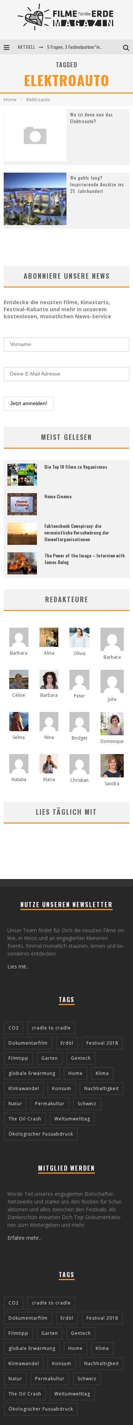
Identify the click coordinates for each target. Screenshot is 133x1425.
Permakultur (50, 1103)
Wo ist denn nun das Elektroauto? (91, 117)
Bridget (79, 738)
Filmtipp (18, 1058)
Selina (19, 737)
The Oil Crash (24, 1119)
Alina (49, 653)
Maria (49, 779)
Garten (49, 1058)
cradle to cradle (51, 1028)
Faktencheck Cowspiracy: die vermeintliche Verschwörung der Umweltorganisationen (76, 532)
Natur (15, 1103)
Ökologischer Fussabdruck (40, 1134)
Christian (79, 780)
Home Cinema (57, 496)
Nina (49, 737)
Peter (79, 696)
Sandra (112, 783)
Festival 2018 (102, 1043)
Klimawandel (23, 1088)
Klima (102, 1073)
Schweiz (87, 1103)
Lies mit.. (17, 966)
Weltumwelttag (72, 1119)
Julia (112, 699)
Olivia (79, 653)
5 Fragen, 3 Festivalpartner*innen (76, 47)
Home (10, 99)
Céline (18, 695)
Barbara (18, 653)
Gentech (81, 1058)
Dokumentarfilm (28, 1043)
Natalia (18, 779)
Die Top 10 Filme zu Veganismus (75, 467)
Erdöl (67, 1043)
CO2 (13, 1028)
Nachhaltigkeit (101, 1088)
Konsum (61, 1088)
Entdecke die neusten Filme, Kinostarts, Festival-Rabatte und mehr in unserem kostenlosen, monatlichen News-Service (57, 309)
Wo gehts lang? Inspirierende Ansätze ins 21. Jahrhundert (97, 184)
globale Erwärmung (31, 1073)
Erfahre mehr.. (24, 1237)
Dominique (112, 741)
